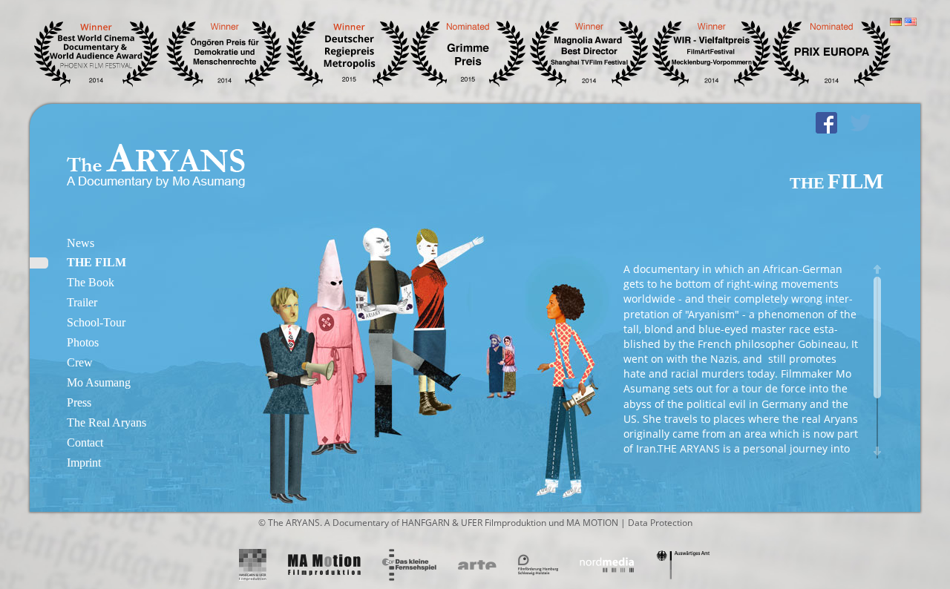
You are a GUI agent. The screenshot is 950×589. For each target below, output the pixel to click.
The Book (90, 282)
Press (79, 402)
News (80, 243)
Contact (85, 442)
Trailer (82, 302)
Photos (83, 342)
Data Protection (660, 522)
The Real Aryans (106, 422)
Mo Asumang (99, 382)
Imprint (84, 462)
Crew (80, 362)
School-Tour (96, 322)
